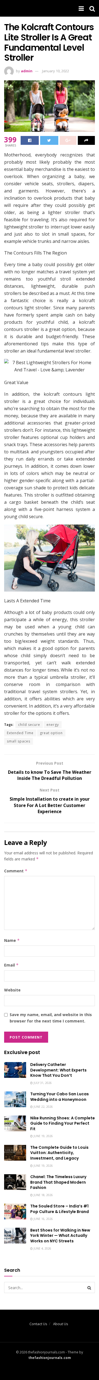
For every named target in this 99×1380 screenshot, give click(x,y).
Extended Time (20, 733)
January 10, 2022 (55, 70)
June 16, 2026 (43, 1219)
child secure (29, 724)
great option (51, 733)
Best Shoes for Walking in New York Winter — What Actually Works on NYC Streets (60, 1235)
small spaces (18, 741)
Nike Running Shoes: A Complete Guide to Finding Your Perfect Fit (62, 1123)
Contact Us (38, 1323)
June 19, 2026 (43, 1136)
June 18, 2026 (43, 1195)
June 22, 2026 (43, 1107)
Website (12, 990)
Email (11, 965)
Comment (16, 870)
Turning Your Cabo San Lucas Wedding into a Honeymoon (59, 1096)
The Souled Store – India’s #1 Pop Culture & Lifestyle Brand (59, 1208)
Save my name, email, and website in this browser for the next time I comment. (51, 1017)
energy (52, 724)
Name (12, 940)
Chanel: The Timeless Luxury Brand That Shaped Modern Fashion (58, 1182)
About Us (60, 1323)
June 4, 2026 (42, 1248)
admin (26, 70)
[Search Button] (89, 1287)
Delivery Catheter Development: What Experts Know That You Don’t (58, 1070)
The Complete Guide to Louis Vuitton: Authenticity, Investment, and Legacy (59, 1153)
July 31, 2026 (42, 1083)
